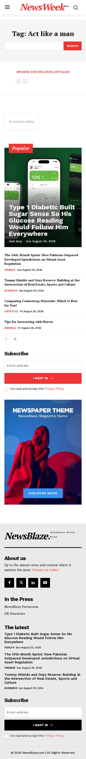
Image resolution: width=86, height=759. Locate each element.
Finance (9, 269)
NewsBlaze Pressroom (21, 606)
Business (10, 290)
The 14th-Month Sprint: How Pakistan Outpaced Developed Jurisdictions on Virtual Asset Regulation (41, 259)
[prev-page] (18, 81)
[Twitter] (21, 583)
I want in (40, 378)
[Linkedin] (33, 583)
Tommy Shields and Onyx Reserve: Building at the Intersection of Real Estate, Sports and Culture (42, 282)
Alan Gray (15, 241)
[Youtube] (45, 583)
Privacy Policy (54, 388)
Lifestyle (11, 311)
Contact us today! (45, 570)
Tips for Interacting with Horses (28, 322)
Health (9, 647)
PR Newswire (14, 613)
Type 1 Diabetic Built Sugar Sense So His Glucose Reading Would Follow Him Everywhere (42, 220)
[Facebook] (9, 583)
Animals (10, 327)
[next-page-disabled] (25, 81)
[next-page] (14, 339)
